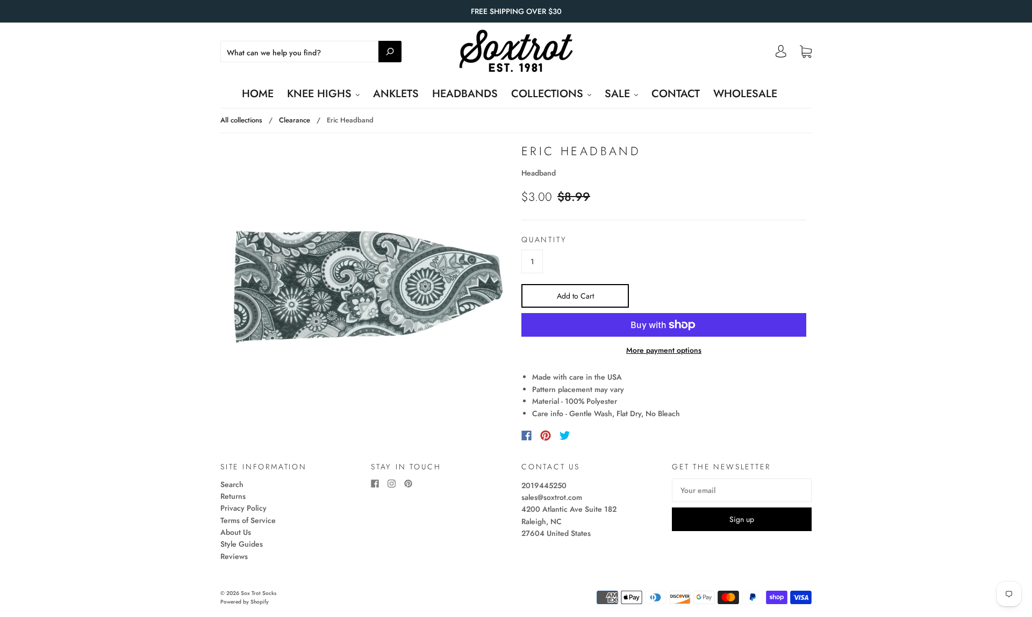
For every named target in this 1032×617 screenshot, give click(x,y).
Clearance (294, 120)
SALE (619, 93)
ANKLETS (396, 93)
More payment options (663, 350)
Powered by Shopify (244, 602)
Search (231, 484)
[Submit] (390, 51)
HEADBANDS (465, 93)
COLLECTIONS (548, 93)
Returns (233, 496)
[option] (368, 286)
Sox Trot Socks (258, 593)
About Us (235, 532)
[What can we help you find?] (311, 52)
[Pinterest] (545, 435)
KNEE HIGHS (321, 93)
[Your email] (742, 490)
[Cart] (806, 52)
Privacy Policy (243, 508)
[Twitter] (565, 435)
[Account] (781, 54)
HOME (258, 93)
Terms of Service (248, 520)
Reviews (234, 556)
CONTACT (675, 93)
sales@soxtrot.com (551, 497)
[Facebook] (526, 435)
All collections (241, 120)
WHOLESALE (745, 93)
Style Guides (241, 544)
